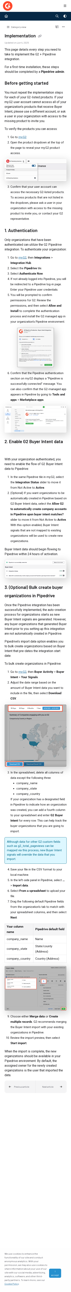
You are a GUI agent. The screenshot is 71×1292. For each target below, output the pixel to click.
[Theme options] (65, 16)
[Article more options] (63, 27)
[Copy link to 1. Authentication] (43, 231)
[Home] (7, 6)
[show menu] (65, 6)
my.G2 (22, 137)
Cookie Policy (12, 1283)
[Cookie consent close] (64, 1273)
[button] (20, 1087)
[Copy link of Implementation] (40, 36)
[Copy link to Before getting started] (54, 83)
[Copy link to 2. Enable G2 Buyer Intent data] (10, 450)
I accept (55, 1273)
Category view (18, 27)
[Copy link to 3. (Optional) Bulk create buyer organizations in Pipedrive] (61, 596)
